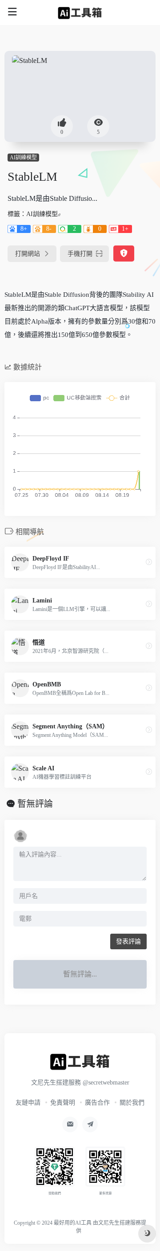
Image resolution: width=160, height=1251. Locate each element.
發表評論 (128, 941)
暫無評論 (35, 804)
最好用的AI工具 (73, 1223)
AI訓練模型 (23, 157)
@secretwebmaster (106, 1082)
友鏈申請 (28, 1102)
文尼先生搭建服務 (119, 1223)
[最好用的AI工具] (80, 12)
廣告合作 (97, 1102)
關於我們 (132, 1102)
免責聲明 (62, 1102)
